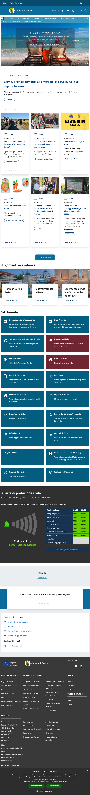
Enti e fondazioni (7, 693)
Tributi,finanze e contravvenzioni (51, 694)
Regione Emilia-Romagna (12, 3)
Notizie (11, 76)
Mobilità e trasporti (30, 708)
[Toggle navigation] (4, 10)
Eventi (70, 704)
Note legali (49, 733)
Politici (3, 697)
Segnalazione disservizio (32, 729)
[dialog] (45, 781)
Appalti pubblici (29, 697)
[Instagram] (72, 10)
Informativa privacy (52, 729)
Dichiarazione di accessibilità (51, 738)
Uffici (3, 689)
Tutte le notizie (44, 257)
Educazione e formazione (54, 681)
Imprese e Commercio (31, 693)
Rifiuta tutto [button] (54, 786)
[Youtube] (67, 10)
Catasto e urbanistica (31, 701)
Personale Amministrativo (11, 701)
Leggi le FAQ (28, 733)
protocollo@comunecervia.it (12, 754)
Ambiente (49, 699)
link (66, 781)
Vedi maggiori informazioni (67, 549)
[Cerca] (85, 10)
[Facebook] (61, 10)
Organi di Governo (8, 681)
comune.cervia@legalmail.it (11, 748)
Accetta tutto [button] (36, 786)
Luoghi (70, 700)
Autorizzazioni (50, 710)
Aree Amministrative (9, 685)
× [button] (87, 771)
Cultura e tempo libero (31, 685)
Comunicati (72, 685)
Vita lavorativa (28, 689)
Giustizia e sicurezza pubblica (53, 687)
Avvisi (70, 689)
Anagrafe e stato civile (31, 681)
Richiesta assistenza (31, 737)
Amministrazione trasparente (51, 723)
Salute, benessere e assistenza (52, 705)
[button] (45, 791)
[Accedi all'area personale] (81, 3)
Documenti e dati (7, 705)
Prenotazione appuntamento (28, 723)
